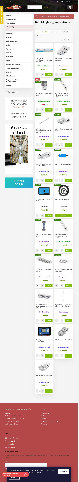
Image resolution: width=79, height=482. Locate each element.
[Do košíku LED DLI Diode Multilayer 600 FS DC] (68, 285)
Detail (63, 215)
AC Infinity (10, 27)
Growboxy (9, 33)
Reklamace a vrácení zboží (14, 416)
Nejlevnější (54, 32)
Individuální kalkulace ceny (14, 418)
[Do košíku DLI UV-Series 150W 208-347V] (49, 110)
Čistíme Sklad (11, 19)
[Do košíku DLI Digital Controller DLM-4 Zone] (49, 356)
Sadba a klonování (12, 68)
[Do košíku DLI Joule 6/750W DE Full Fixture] (68, 145)
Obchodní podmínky (12, 421)
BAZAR (8, 86)
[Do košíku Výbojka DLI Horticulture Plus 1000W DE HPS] (49, 74)
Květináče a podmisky (13, 64)
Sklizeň (8, 72)
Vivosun (9, 30)
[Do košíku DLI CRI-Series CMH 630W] (68, 356)
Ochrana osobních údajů (49, 421)
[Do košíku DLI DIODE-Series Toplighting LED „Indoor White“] (49, 320)
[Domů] (37, 16)
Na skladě (12, 92)
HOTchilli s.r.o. (45, 413)
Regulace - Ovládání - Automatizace (13, 81)
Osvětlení (9, 37)
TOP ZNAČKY (10, 23)
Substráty (9, 57)
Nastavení (14, 477)
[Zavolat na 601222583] (7, 1)
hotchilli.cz (11, 444)
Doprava (39, 2)
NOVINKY (9, 16)
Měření (8, 60)
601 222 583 (12, 441)
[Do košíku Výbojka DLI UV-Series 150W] (49, 250)
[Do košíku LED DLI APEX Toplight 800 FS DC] (49, 285)
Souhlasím (63, 471)
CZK (59, 2)
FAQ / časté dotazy (12, 424)
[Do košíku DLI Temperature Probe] (68, 180)
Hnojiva (8, 53)
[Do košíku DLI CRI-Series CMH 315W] (49, 391)
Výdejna (44, 416)
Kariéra (43, 418)
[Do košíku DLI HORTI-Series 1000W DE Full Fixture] (49, 180)
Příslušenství (10, 76)
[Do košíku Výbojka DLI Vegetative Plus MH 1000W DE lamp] (68, 320)
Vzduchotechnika (12, 41)
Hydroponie (10, 49)
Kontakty (44, 424)
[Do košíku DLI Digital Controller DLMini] (49, 215)
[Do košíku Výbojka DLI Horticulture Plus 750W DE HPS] (49, 145)
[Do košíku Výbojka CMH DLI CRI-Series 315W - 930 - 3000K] (68, 250)
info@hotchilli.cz (13, 438)
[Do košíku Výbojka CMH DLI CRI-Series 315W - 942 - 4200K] (68, 110)
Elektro (8, 45)
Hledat (46, 7)
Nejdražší (65, 32)
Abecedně (40, 36)
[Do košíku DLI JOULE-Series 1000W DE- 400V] (68, 74)
